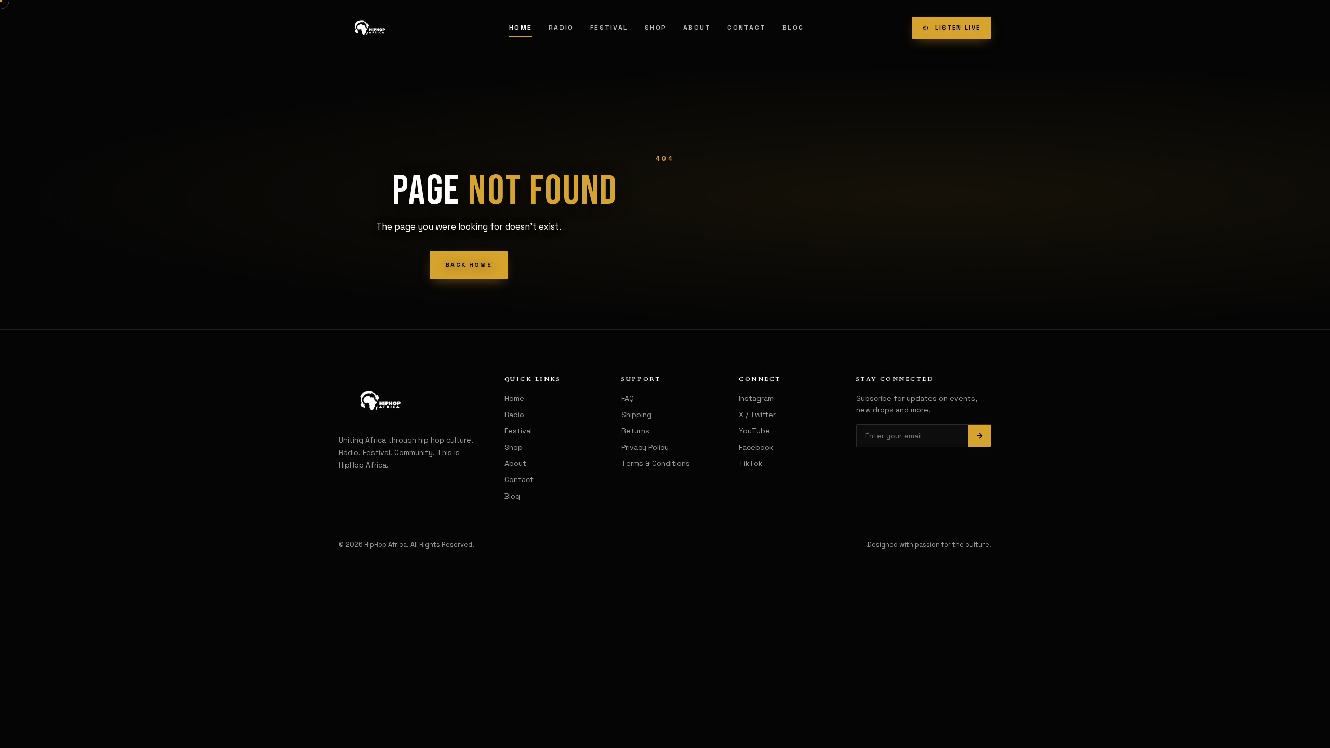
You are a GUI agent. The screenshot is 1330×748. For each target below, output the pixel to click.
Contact (746, 27)
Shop (656, 27)
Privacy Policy (645, 447)
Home (520, 27)
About (697, 27)
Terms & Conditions (655, 463)
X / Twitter (757, 414)
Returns (635, 430)
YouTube (754, 430)
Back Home (468, 265)
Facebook (756, 447)
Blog (793, 27)
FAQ (627, 398)
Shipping (636, 414)
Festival (609, 27)
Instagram (756, 398)
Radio (561, 27)
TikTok (750, 463)
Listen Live (957, 27)
